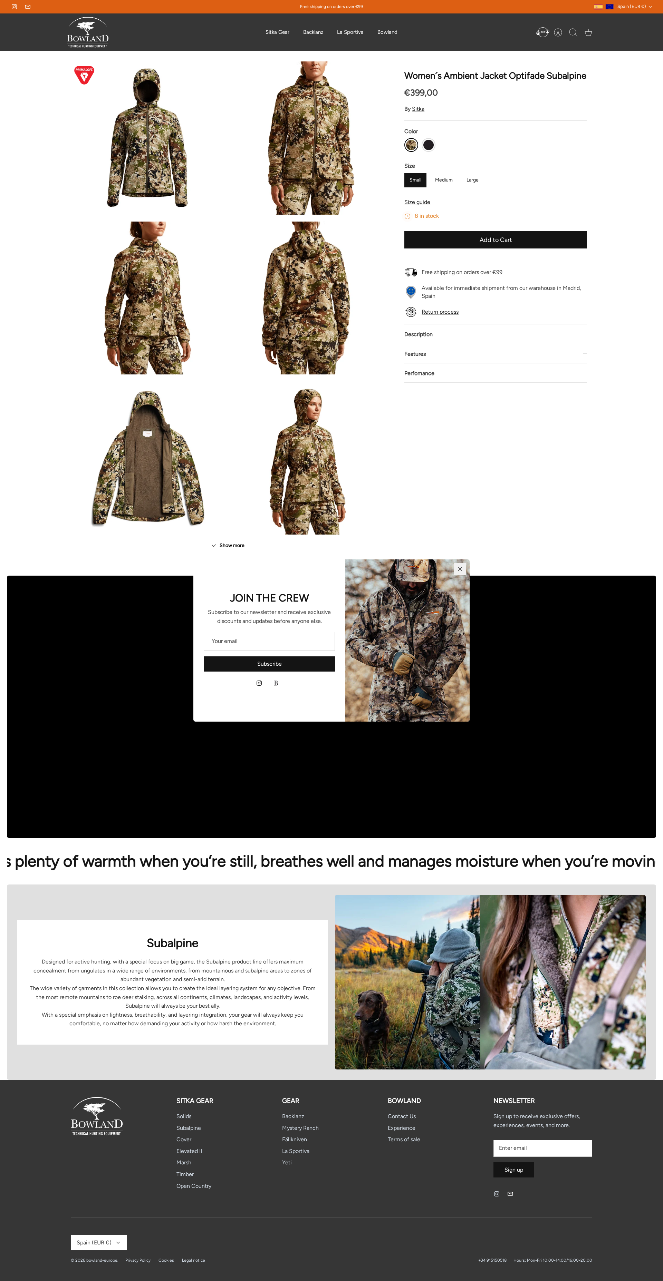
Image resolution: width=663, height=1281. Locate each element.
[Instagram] (259, 683)
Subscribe (269, 664)
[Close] (460, 569)
